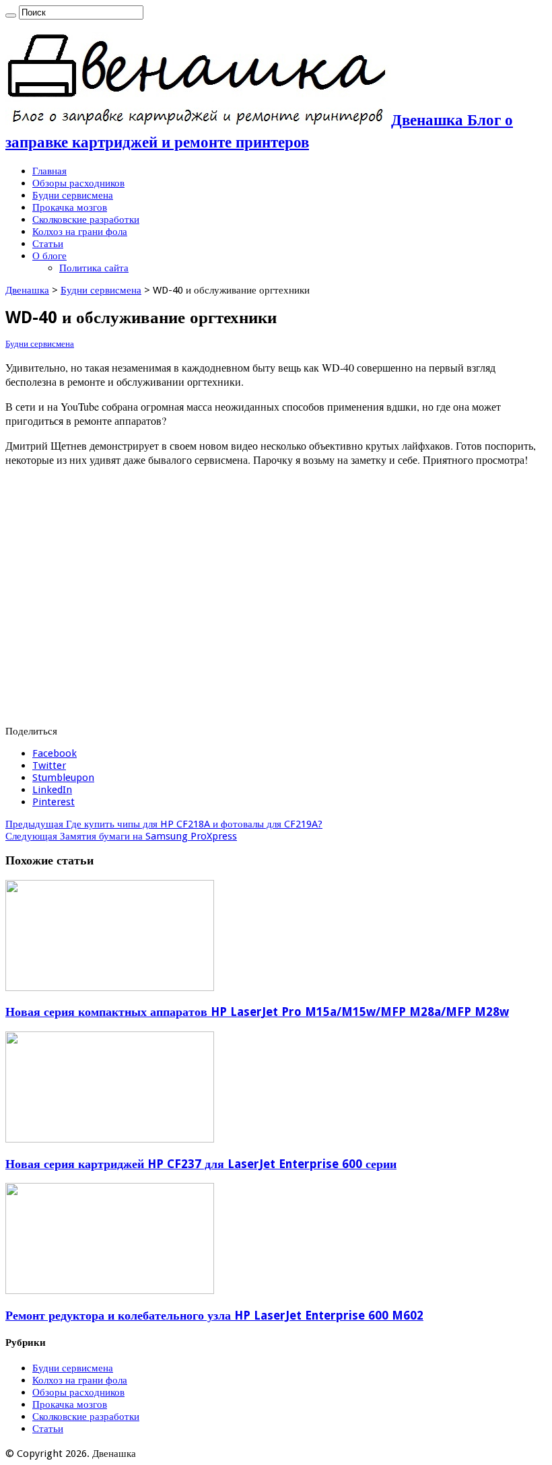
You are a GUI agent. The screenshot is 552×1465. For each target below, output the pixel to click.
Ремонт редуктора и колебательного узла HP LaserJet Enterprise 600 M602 (214, 1315)
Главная (49, 171)
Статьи (47, 244)
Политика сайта (94, 268)
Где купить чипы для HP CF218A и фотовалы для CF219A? (163, 824)
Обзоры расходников (78, 183)
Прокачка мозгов (69, 207)
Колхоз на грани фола (79, 232)
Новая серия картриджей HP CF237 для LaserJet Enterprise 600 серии (200, 1164)
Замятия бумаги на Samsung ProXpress (121, 836)
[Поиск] (10, 15)
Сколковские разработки (85, 219)
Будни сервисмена (72, 195)
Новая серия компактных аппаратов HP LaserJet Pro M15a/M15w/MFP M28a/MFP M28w (257, 1012)
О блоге (49, 256)
